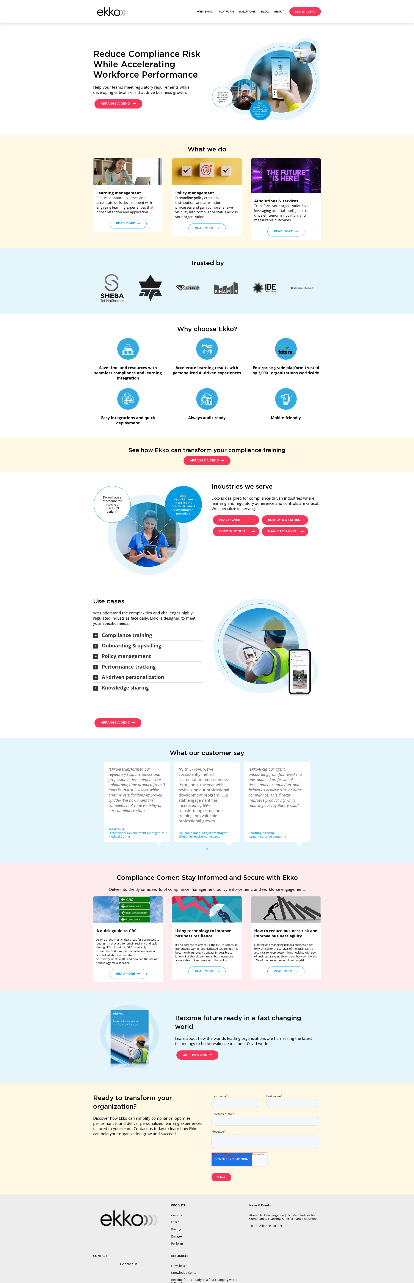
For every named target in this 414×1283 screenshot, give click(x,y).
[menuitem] (208, 11)
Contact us (129, 1264)
